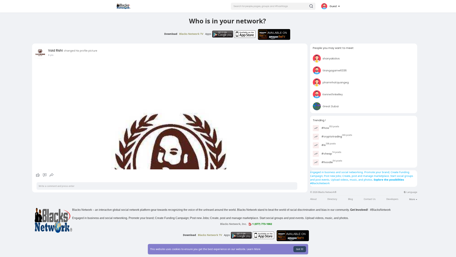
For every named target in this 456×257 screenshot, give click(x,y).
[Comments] (45, 175)
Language (411, 192)
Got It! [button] (299, 249)
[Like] (44, 175)
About (313, 199)
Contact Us (369, 199)
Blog (350, 199)
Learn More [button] (253, 249)
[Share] (52, 175)
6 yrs (50, 55)
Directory (332, 199)
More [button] (412, 199)
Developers (392, 199)
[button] (273, 6)
